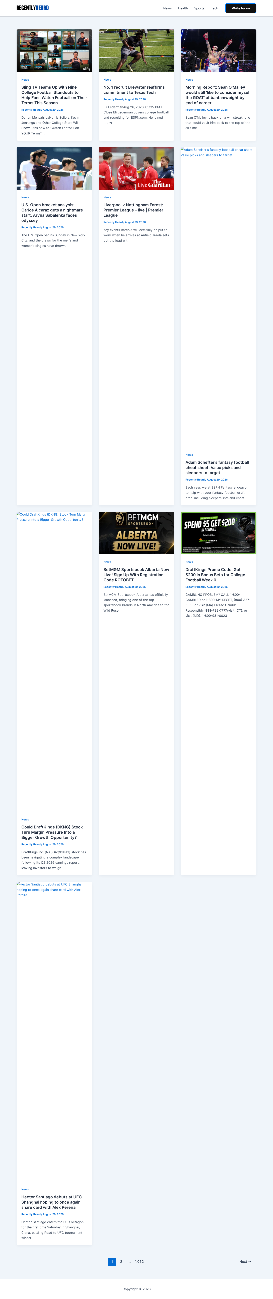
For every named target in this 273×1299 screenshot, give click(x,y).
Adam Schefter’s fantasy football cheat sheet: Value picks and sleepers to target (217, 467)
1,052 (139, 1261)
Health (183, 8)
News (167, 8)
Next (245, 1261)
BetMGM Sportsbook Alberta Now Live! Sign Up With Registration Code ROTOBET (136, 574)
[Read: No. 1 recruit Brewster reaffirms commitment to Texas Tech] (136, 50)
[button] (240, 8)
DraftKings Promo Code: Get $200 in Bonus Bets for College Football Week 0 (215, 574)
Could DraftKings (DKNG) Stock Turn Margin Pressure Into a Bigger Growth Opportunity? (52, 832)
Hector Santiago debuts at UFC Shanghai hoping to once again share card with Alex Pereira (51, 1202)
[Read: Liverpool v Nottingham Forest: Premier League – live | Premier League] (136, 168)
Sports (199, 8)
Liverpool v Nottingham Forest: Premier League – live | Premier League (133, 210)
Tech (214, 8)
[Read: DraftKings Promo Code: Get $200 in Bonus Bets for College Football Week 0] (218, 533)
